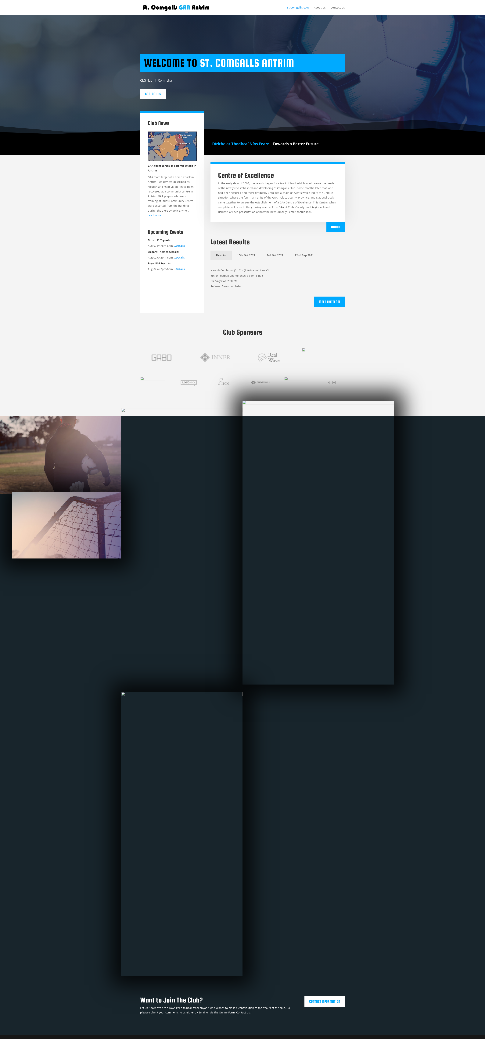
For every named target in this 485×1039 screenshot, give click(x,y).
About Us (320, 7)
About (335, 227)
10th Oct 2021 (246, 255)
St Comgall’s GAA (298, 7)
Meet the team (329, 302)
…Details (179, 246)
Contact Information (324, 1001)
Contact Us (338, 7)
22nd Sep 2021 (304, 255)
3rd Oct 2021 (275, 255)
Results (221, 255)
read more (154, 215)
